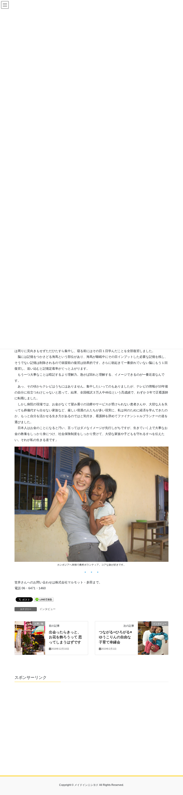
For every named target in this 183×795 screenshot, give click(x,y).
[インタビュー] (153, 638)
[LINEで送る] (44, 599)
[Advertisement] (91, 728)
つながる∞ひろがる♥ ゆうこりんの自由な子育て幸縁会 (115, 637)
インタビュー (48, 609)
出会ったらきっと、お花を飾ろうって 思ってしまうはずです (65, 637)
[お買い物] (30, 638)
